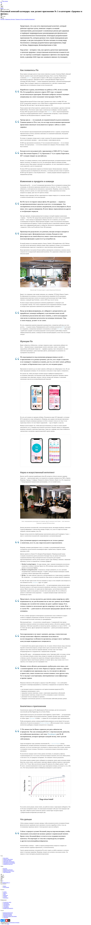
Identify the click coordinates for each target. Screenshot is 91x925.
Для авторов (6, 903)
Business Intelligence (45, 723)
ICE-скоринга (60, 328)
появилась (49, 111)
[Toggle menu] (1, 1)
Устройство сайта (7, 902)
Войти (4, 886)
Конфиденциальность (8, 908)
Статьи (4, 891)
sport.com (29, 77)
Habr (8, 923)
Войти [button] (2, 8)
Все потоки (5, 1)
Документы (5, 905)
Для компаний (6, 904)
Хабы (4, 894)
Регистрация (6, 887)
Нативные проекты (7, 915)
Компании (5, 895)
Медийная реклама (7, 914)
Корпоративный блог (8, 912)
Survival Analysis (56, 743)
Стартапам (5, 917)
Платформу (52, 734)
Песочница (5, 897)
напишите (35, 582)
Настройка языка (4, 922)
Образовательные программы (10, 916)
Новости (5, 893)
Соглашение (6, 907)
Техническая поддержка (13, 922)
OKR (63, 327)
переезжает (32, 718)
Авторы (5, 896)
